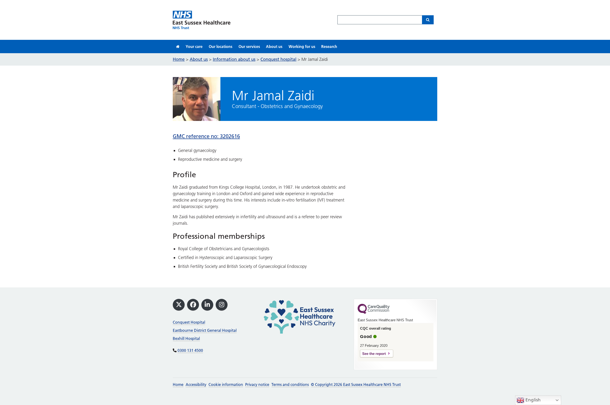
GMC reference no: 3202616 (206, 136)
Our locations (220, 46)
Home (178, 384)
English (532, 400)
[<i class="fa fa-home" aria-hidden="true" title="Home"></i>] (178, 46)
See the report (374, 354)
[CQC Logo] (374, 313)
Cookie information (225, 384)
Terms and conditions (290, 384)
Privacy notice (257, 384)
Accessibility (196, 384)
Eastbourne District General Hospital (205, 330)
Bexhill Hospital (186, 338)
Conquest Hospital (189, 322)
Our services (249, 46)
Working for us (302, 46)
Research (329, 46)
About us (274, 46)
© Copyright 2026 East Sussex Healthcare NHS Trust (356, 384)
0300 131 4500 (190, 350)
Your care (194, 46)
